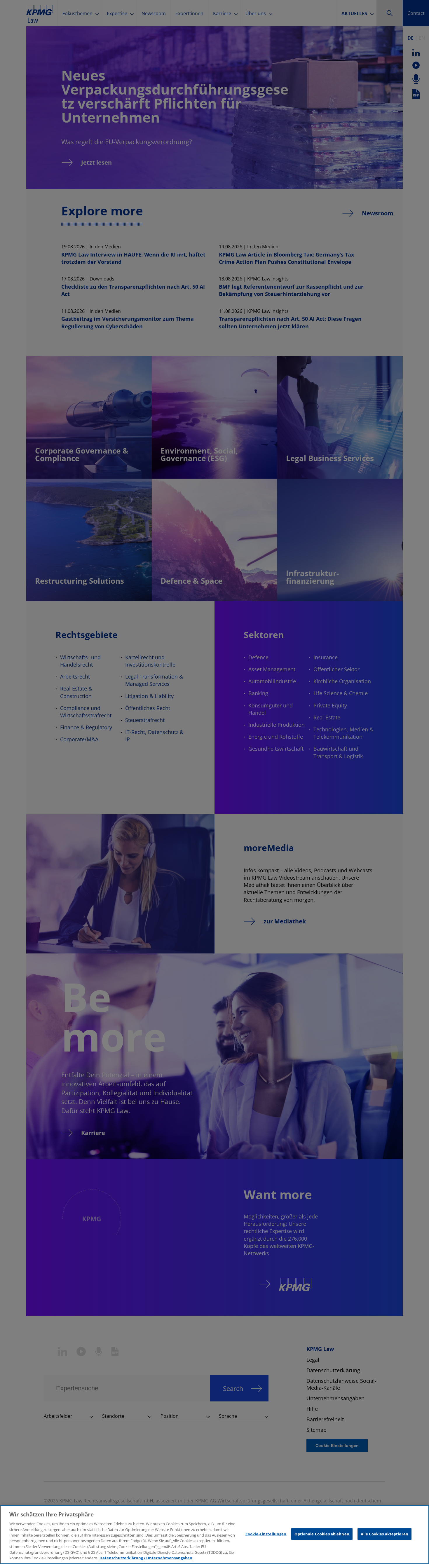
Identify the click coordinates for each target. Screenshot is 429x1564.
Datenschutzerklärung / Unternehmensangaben (146, 1557)
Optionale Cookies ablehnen (321, 1534)
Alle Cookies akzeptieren (384, 1534)
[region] (214, 1534)
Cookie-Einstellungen (266, 1534)
